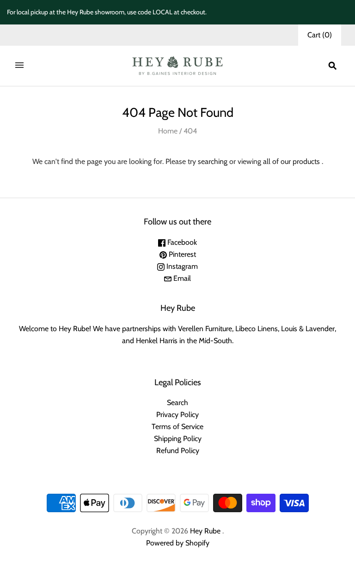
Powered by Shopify (177, 543)
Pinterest (181, 254)
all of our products (291, 161)
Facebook (181, 242)
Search (177, 402)
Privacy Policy (177, 414)
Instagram (181, 266)
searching (212, 161)
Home (168, 131)
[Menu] (19, 66)
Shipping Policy (178, 438)
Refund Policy (177, 450)
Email (181, 278)
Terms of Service (177, 426)
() (319, 34)
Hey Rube (205, 531)
